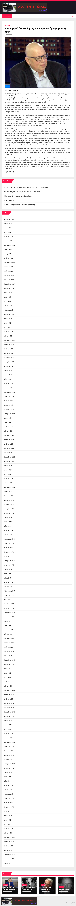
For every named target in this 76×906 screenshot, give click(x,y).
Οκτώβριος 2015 (9, 708)
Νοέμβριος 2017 (9, 604)
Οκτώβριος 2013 (9, 811)
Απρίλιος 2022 (8, 383)
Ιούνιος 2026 (8, 228)
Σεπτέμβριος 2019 (9, 509)
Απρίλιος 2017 (8, 630)
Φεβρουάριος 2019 (9, 539)
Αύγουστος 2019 (9, 513)
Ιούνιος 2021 (8, 422)
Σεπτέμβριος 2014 (9, 764)
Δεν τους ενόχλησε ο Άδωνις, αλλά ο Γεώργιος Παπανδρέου (22, 192)
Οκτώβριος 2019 (9, 504)
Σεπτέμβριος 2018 (9, 561)
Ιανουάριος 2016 (9, 695)
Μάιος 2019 (7, 526)
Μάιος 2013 (7, 824)
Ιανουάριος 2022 (9, 396)
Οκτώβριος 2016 (9, 656)
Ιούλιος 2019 (8, 517)
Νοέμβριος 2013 (9, 807)
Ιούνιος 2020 (8, 470)
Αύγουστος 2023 (9, 314)
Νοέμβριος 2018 (9, 552)
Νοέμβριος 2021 (9, 405)
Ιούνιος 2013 (8, 820)
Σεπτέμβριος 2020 (9, 457)
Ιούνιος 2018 (8, 574)
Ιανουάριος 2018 (9, 595)
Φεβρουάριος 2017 (9, 638)
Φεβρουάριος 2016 (9, 690)
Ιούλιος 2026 (8, 224)
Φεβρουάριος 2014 (9, 794)
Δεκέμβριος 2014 (9, 751)
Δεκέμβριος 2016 (9, 647)
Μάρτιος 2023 (8, 336)
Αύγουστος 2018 (9, 565)
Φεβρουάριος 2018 (9, 591)
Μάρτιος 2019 (8, 535)
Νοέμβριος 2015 (9, 703)
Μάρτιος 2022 (8, 388)
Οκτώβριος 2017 (9, 608)
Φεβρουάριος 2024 (9, 310)
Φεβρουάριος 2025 (9, 262)
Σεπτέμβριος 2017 (9, 612)
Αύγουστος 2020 (9, 461)
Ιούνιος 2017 (8, 625)
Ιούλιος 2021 (8, 418)
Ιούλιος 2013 (8, 816)
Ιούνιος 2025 (8, 249)
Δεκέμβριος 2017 (9, 599)
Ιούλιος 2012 (8, 863)
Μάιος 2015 (7, 729)
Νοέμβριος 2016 (9, 651)
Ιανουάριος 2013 (9, 842)
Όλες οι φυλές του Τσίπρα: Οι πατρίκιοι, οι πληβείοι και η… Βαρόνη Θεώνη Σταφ (28, 187)
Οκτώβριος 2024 (9, 280)
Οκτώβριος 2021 (9, 409)
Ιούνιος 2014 (8, 777)
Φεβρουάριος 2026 (9, 245)
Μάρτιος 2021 (8, 431)
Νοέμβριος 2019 (9, 500)
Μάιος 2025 (7, 254)
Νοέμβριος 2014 (9, 755)
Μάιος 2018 (7, 578)
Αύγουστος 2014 (9, 768)
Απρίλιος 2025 (8, 258)
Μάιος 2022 (7, 379)
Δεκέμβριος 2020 (9, 444)
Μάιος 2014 (7, 781)
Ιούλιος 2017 (8, 621)
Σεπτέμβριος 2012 (9, 854)
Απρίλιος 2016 (8, 682)
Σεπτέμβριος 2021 (9, 414)
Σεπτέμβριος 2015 (9, 712)
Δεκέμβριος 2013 (9, 803)
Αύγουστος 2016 (9, 664)
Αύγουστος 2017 (9, 617)
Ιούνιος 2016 (8, 673)
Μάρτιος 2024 (8, 306)
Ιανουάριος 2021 (9, 440)
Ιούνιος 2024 (8, 297)
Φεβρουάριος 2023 (9, 340)
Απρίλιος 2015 (8, 733)
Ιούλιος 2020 (8, 466)
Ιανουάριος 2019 (9, 543)
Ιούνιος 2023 (8, 323)
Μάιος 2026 (7, 232)
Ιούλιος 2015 (8, 721)
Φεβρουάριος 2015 (9, 742)
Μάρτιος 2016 (8, 686)
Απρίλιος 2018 (8, 582)
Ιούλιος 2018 (8, 569)
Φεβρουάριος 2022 (9, 392)
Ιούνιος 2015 (8, 725)
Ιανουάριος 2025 (9, 267)
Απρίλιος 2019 (8, 530)
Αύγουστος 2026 (9, 219)
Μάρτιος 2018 (8, 587)
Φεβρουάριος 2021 (9, 435)
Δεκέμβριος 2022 (9, 349)
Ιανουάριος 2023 (9, 345)
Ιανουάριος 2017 (9, 643)
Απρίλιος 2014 (8, 785)
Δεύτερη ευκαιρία (9, 200)
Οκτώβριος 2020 (9, 453)
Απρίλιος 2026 (8, 236)
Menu (9, 16)
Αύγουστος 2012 (9, 859)
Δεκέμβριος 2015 (9, 699)
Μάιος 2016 (7, 677)
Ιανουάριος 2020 (9, 491)
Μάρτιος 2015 (8, 738)
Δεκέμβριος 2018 (9, 548)
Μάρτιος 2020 (8, 483)
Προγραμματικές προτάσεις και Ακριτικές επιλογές (19, 205)
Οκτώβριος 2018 (9, 556)
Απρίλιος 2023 (8, 332)
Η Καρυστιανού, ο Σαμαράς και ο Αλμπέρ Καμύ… (18, 196)
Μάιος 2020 (7, 474)
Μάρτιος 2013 (8, 833)
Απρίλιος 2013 (8, 829)
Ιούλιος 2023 (8, 319)
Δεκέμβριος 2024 (9, 271)
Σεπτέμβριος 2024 (9, 284)
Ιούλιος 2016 (8, 669)
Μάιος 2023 (7, 327)
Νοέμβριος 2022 (9, 353)
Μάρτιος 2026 (8, 241)
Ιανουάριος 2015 (9, 746)
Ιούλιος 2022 (8, 370)
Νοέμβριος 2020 (9, 448)
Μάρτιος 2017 (8, 634)
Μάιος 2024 (7, 301)
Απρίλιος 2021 (8, 427)
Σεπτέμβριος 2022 (9, 362)
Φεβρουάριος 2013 (9, 837)
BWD (73, 903)
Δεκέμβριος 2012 (9, 846)
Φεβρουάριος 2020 (9, 487)
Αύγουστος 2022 (9, 366)
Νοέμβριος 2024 (9, 275)
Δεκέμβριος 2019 (9, 496)
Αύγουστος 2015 (9, 716)
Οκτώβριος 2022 (9, 357)
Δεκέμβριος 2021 (9, 401)
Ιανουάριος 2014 (9, 798)
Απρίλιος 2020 (8, 478)
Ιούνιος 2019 (8, 522)
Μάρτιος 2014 (8, 790)
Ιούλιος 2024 (8, 293)
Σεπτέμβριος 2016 (9, 660)
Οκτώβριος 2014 (9, 759)
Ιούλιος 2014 (8, 772)
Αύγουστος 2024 (9, 288)
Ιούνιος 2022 (8, 375)
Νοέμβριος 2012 (9, 850)
